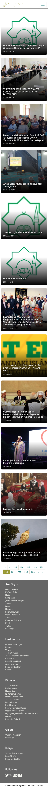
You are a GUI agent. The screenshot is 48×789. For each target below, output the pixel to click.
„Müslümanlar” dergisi (14, 600)
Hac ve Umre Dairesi (14, 696)
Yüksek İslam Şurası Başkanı (17, 655)
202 (19, 572)
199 (41, 567)
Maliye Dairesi (11, 688)
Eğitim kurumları (12, 612)
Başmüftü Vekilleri (13, 661)
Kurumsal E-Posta (13, 620)
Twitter (8, 626)
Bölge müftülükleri (13, 667)
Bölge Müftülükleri (13, 759)
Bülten (8, 670)
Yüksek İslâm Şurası (14, 753)
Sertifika (9, 603)
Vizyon (8, 650)
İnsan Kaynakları (12, 614)
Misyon (8, 647)
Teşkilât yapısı (11, 653)
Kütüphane (10, 598)
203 (26, 572)
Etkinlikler (9, 737)
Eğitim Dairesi (11, 702)
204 (33, 572)
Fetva (7, 606)
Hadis (7, 595)
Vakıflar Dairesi (11, 685)
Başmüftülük (10, 756)
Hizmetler (9, 609)
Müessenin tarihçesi (13, 644)
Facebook (9, 629)
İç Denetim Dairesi (13, 694)
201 (12, 572)
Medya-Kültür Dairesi (14, 711)
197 (28, 567)
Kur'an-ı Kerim (11, 592)
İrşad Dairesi (10, 705)
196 (21, 567)
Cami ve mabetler (13, 735)
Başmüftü (9, 658)
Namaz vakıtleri (12, 589)
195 (15, 567)
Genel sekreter (11, 664)
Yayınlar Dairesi (12, 699)
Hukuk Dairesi (11, 691)
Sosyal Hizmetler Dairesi (15, 708)
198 (35, 567)
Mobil (7, 623)
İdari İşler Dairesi (12, 719)
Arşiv (7, 617)
